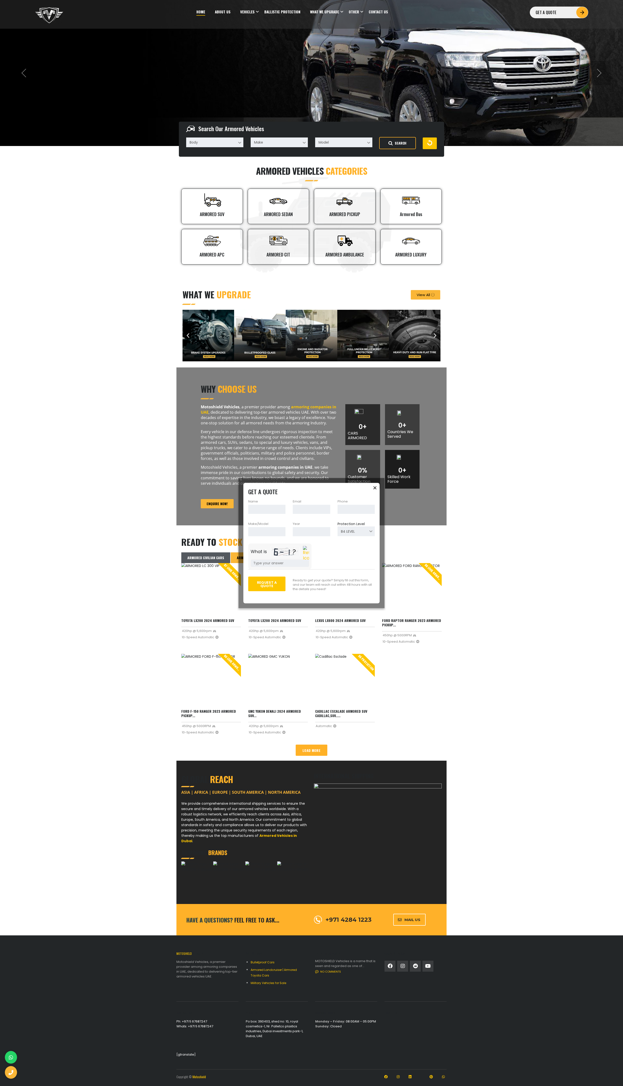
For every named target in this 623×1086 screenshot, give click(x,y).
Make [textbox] (258, 142)
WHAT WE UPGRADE (324, 11)
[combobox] (214, 142)
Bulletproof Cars (263, 962)
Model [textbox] (324, 142)
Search (400, 143)
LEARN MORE (193, 94)
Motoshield (199, 1076)
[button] (188, 335)
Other (354, 11)
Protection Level (351, 523)
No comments (330, 972)
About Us (222, 11)
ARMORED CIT (278, 254)
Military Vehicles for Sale (268, 983)
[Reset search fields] (430, 143)
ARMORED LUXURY (411, 254)
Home (200, 11)
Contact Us (378, 11)
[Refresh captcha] (306, 553)
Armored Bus (411, 214)
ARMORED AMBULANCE (344, 254)
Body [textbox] (194, 142)
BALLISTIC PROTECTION (282, 11)
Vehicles (247, 11)
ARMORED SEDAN (278, 214)
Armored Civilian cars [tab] (205, 557)
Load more (311, 750)
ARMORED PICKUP (344, 214)
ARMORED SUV (212, 214)
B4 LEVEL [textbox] (348, 531)
